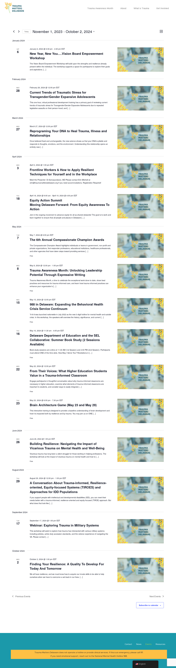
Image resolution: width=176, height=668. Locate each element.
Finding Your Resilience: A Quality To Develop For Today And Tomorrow (67, 566)
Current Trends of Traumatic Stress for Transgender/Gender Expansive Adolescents (62, 94)
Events (148, 644)
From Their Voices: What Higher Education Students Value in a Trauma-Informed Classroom (68, 373)
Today (26, 31)
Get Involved (162, 8)
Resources (160, 644)
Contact (128, 644)
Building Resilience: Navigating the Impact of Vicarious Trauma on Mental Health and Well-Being (67, 445)
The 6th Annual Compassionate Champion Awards (67, 239)
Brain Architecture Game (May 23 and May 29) (63, 405)
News (138, 644)
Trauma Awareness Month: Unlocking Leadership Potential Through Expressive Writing (66, 272)
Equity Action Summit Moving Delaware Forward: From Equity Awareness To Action (70, 204)
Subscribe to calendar (148, 605)
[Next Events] (18, 31)
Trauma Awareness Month (100, 8)
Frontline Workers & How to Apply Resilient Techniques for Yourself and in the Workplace (63, 171)
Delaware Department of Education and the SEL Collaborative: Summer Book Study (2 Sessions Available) (65, 339)
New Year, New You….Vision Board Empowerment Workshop (66, 55)
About (123, 8)
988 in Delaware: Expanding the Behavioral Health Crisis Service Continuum (66, 306)
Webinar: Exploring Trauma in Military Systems (64, 525)
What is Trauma (141, 8)
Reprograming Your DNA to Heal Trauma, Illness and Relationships (68, 133)
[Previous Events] (13, 31)
